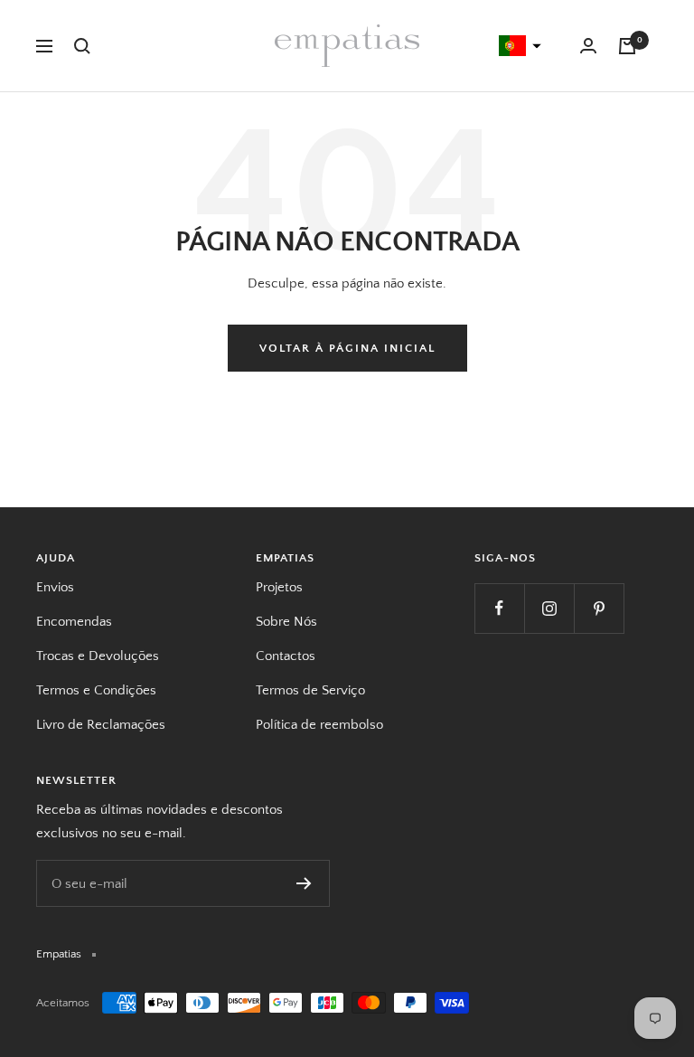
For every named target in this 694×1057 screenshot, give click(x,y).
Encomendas (74, 621)
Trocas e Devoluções (97, 656)
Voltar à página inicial (347, 348)
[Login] (588, 45)
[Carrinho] (627, 46)
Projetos (279, 587)
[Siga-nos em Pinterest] (599, 608)
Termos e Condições (96, 690)
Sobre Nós (286, 621)
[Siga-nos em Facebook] (499, 608)
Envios (55, 587)
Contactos (285, 656)
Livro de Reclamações (100, 724)
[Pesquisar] (82, 46)
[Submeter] (304, 883)
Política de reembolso (319, 724)
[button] (518, 45)
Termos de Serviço (310, 690)
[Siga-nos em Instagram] (549, 608)
